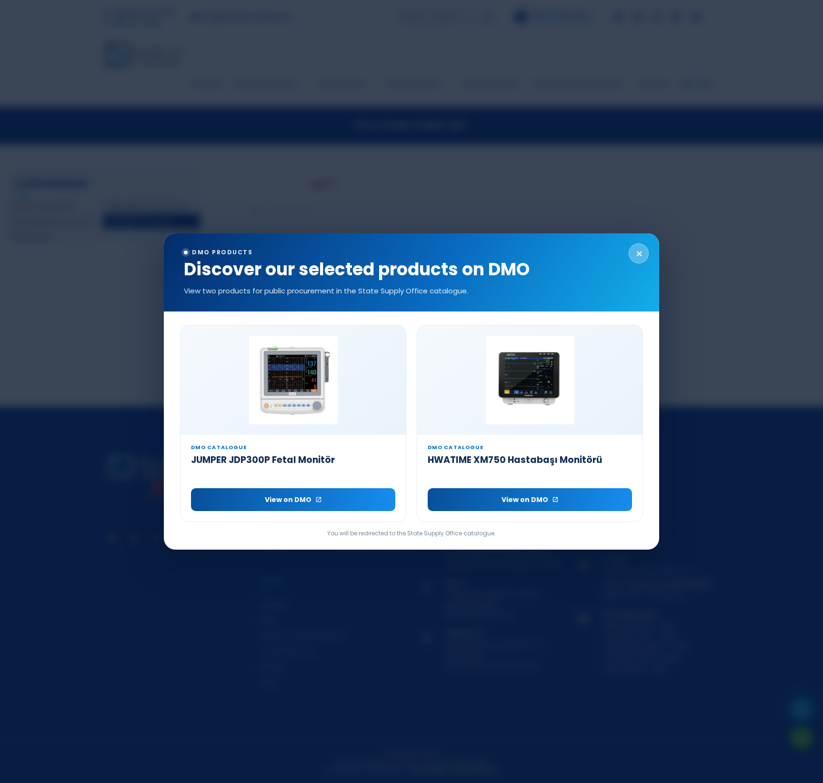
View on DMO (288, 499)
